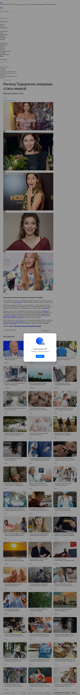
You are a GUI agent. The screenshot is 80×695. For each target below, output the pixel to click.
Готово (40, 356)
